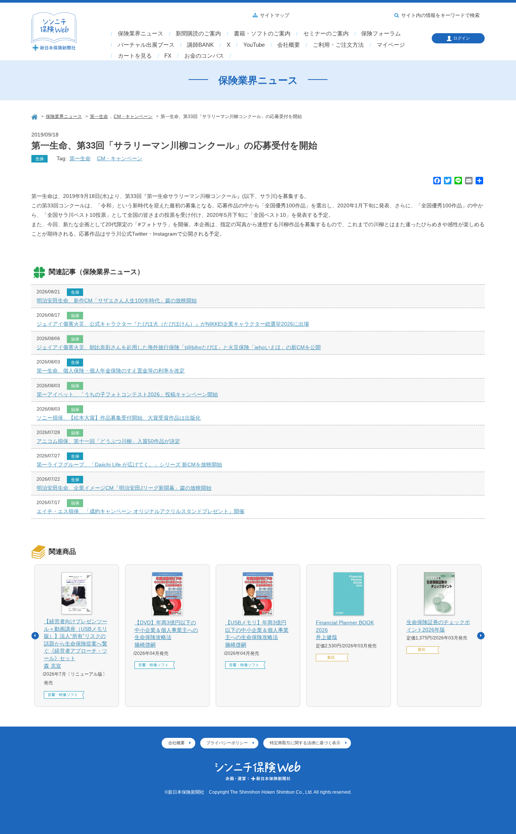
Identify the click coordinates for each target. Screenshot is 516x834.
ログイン (461, 38)
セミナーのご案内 (326, 34)
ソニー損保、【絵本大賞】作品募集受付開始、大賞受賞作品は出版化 (119, 418)
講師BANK (200, 45)
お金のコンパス (204, 56)
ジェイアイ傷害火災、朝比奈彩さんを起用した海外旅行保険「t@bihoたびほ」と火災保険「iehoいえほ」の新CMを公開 (179, 347)
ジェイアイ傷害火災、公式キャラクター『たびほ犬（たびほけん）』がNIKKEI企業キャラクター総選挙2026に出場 (173, 324)
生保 (40, 158)
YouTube (254, 45)
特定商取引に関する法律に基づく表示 (305, 742)
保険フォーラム (381, 34)
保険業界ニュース (140, 34)
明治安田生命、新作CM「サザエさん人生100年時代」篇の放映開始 (117, 300)
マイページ (391, 45)
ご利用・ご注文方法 (338, 45)
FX (167, 56)
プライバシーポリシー (227, 742)
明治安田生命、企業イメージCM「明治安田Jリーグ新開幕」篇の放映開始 (124, 488)
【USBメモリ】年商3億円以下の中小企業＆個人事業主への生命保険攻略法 (257, 633)
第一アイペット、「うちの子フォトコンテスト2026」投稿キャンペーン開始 (127, 394)
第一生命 (80, 158)
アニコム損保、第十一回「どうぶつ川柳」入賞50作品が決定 (108, 441)
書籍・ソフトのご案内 (262, 34)
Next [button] (481, 635)
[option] (76, 635)
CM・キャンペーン (119, 158)
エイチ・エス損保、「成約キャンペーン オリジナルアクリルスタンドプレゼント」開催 (140, 511)
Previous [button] (35, 635)
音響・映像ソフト (63, 695)
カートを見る (135, 56)
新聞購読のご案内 (198, 34)
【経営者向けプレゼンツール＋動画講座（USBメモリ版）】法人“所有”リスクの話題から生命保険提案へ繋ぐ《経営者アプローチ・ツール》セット (75, 643)
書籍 (331, 657)
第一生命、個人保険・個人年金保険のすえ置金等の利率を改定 (111, 371)
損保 (75, 315)
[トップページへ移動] (35, 115)
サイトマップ (274, 15)
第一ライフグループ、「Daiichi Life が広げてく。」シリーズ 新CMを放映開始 (129, 464)
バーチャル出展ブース (146, 45)
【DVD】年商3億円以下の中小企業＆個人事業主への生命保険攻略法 (166, 633)
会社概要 (288, 45)
